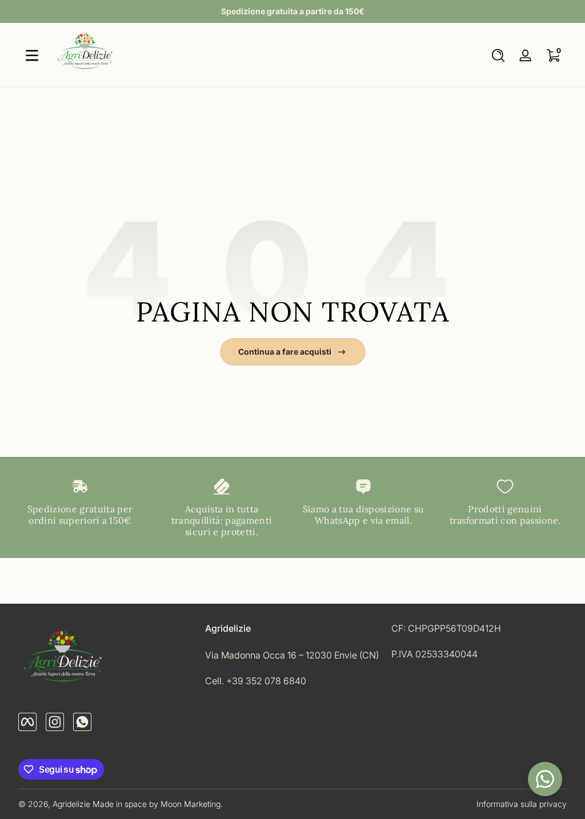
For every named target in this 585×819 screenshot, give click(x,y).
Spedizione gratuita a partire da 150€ (292, 11)
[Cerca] (498, 55)
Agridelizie (71, 804)
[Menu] (32, 55)
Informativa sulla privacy (521, 804)
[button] (498, 55)
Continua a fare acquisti (284, 351)
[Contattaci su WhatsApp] (545, 779)
